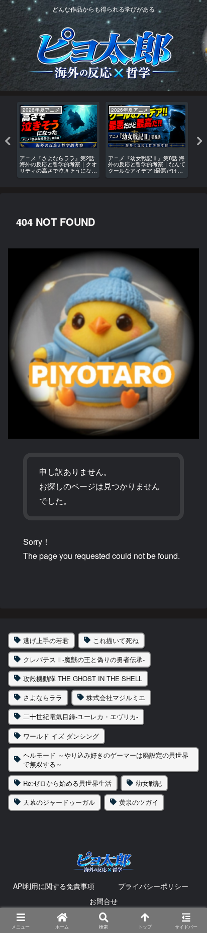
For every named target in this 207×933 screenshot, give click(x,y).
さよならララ (42, 697)
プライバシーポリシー (153, 886)
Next (199, 141)
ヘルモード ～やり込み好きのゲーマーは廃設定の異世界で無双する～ (105, 759)
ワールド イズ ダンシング (61, 736)
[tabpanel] (58, 140)
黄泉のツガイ (138, 802)
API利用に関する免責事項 (53, 886)
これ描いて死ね (116, 640)
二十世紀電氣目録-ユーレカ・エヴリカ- (80, 716)
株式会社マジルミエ (115, 697)
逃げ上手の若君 (46, 640)
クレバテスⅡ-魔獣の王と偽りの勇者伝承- (84, 659)
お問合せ (103, 901)
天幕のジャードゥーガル (59, 802)
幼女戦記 (149, 783)
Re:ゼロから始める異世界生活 (67, 783)
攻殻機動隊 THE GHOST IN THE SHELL (82, 678)
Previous (8, 141)
